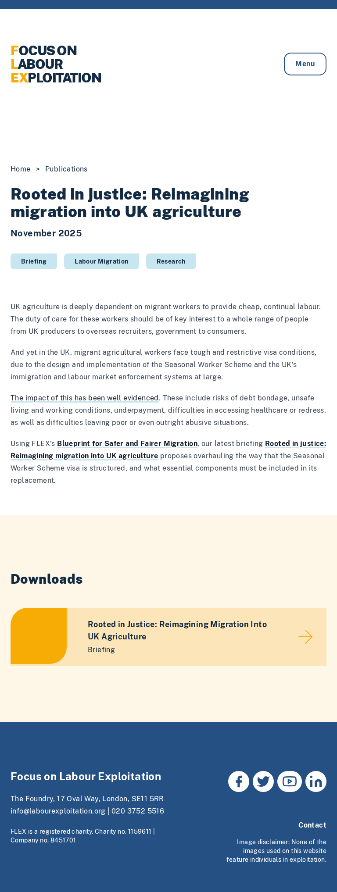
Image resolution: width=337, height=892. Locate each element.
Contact (312, 825)
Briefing (34, 261)
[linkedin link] (315, 781)
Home (21, 169)
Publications (66, 169)
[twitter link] (263, 781)
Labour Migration (101, 261)
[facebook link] (238, 781)
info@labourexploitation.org (58, 811)
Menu (305, 64)
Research (171, 261)
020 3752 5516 (137, 811)
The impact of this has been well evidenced (85, 398)
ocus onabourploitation (56, 64)
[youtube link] (289, 781)
